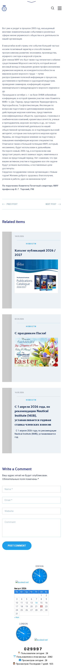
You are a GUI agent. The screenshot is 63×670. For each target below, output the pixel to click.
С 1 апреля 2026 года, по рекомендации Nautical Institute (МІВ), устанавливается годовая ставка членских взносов (33, 415)
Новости (31, 244)
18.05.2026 (19, 236)
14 (36, 603)
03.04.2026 (19, 319)
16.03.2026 (19, 392)
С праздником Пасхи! (30, 333)
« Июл (16, 617)
